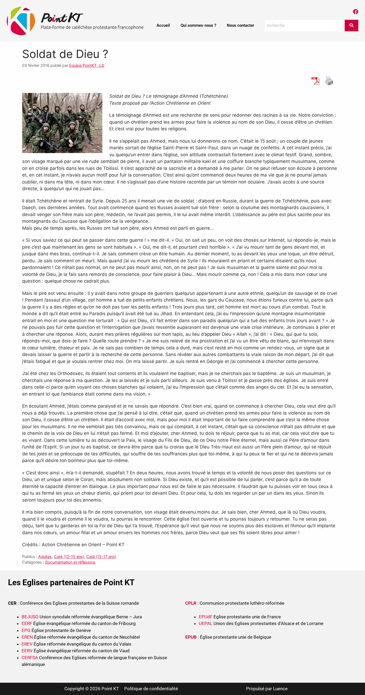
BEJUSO (31, 616)
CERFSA (30, 657)
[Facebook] (355, 11)
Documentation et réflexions (70, 562)
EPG (26, 630)
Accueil (163, 25)
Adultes (45, 556)
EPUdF (205, 616)
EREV (27, 644)
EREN (27, 637)
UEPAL (205, 623)
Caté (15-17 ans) (101, 556)
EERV (27, 650)
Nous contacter (240, 25)
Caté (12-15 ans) (69, 556)
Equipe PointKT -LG (86, 65)
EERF (27, 623)
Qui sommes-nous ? (198, 25)
